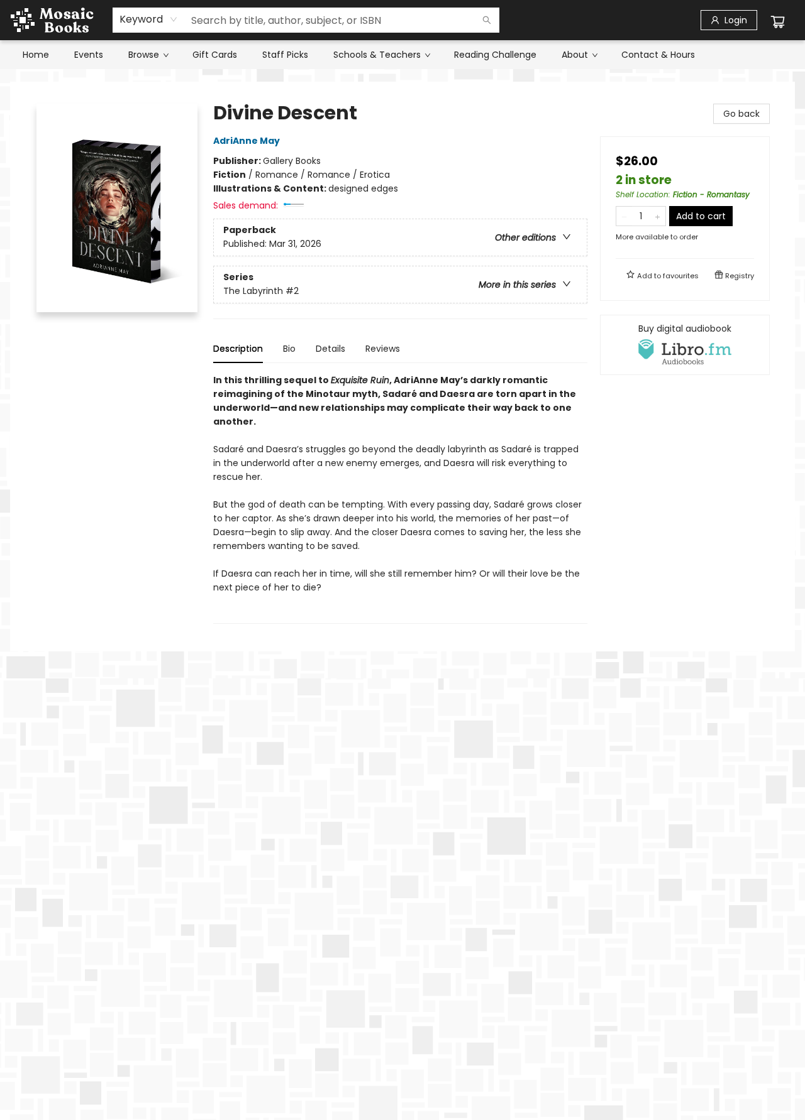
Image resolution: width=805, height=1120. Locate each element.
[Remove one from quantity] (624, 216)
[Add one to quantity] (657, 216)
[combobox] (149, 19)
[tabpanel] (400, 498)
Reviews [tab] (382, 348)
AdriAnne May (246, 140)
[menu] (402, 54)
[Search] (486, 20)
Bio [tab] (289, 348)
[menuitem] (36, 54)
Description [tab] (238, 348)
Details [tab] (330, 348)
